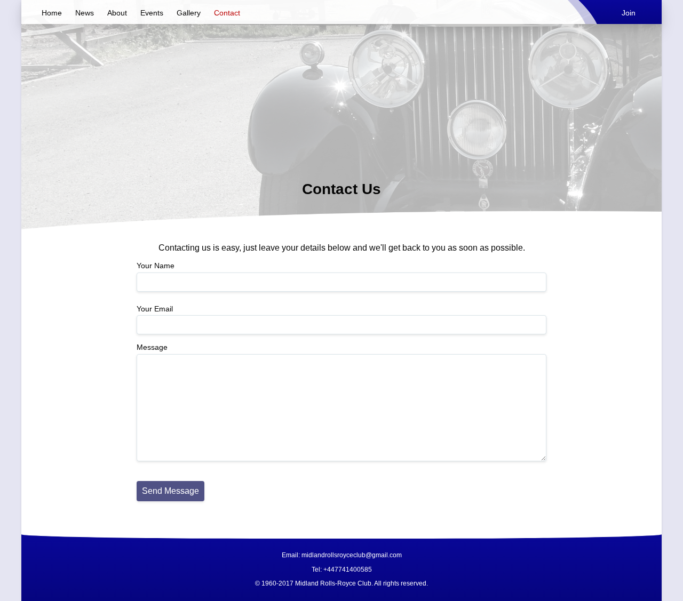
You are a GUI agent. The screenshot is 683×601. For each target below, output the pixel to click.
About (117, 13)
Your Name (155, 265)
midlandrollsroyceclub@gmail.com (351, 555)
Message (152, 347)
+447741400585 (347, 569)
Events (151, 13)
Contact (227, 13)
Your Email (155, 308)
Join (629, 13)
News (84, 13)
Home (52, 13)
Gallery (189, 13)
